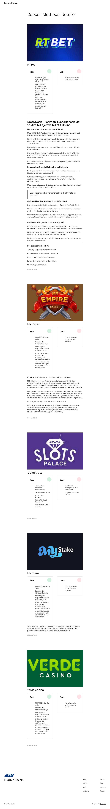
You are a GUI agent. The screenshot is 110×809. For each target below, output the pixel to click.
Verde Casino (35, 689)
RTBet (31, 64)
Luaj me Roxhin (10, 3)
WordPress (103, 804)
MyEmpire (33, 324)
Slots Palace (35, 472)
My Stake (33, 573)
